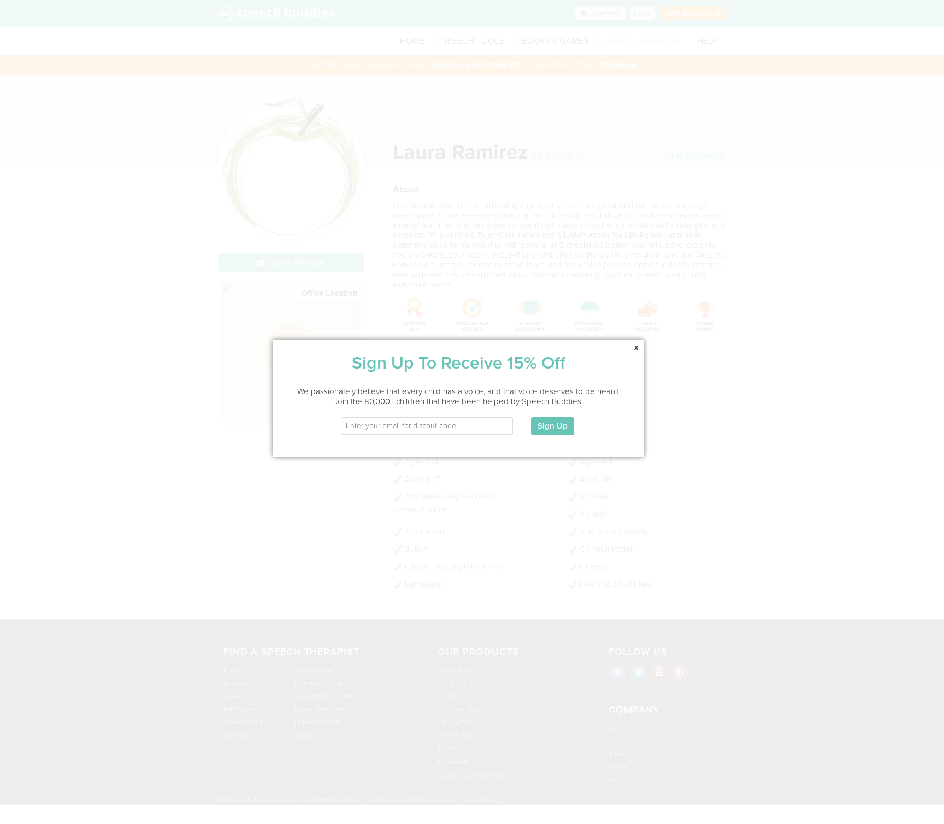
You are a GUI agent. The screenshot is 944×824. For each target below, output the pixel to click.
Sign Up (553, 426)
